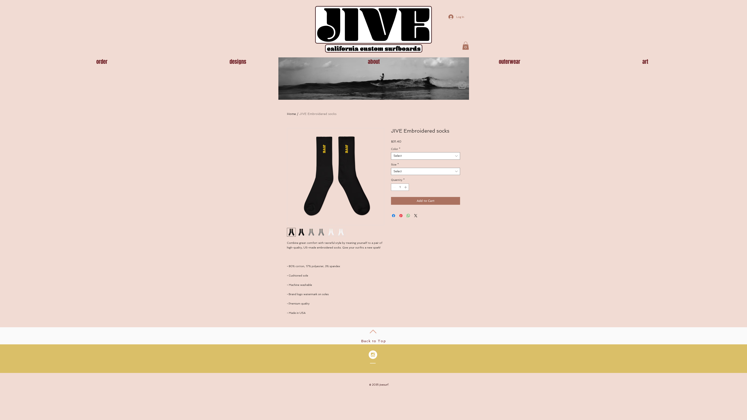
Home (291, 114)
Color (395, 148)
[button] (465, 46)
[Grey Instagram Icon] (462, 85)
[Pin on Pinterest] (401, 215)
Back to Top (373, 341)
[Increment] (405, 187)
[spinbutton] (399, 187)
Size (395, 164)
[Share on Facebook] (393, 215)
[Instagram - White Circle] (373, 354)
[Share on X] (415, 215)
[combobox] (425, 156)
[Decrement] (394, 187)
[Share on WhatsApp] (408, 215)
